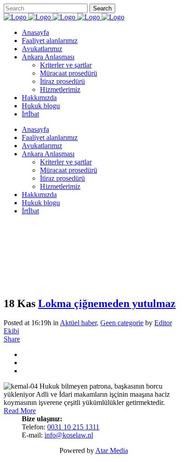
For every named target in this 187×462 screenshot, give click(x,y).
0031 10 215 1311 (73, 427)
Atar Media (111, 450)
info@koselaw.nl (68, 435)
